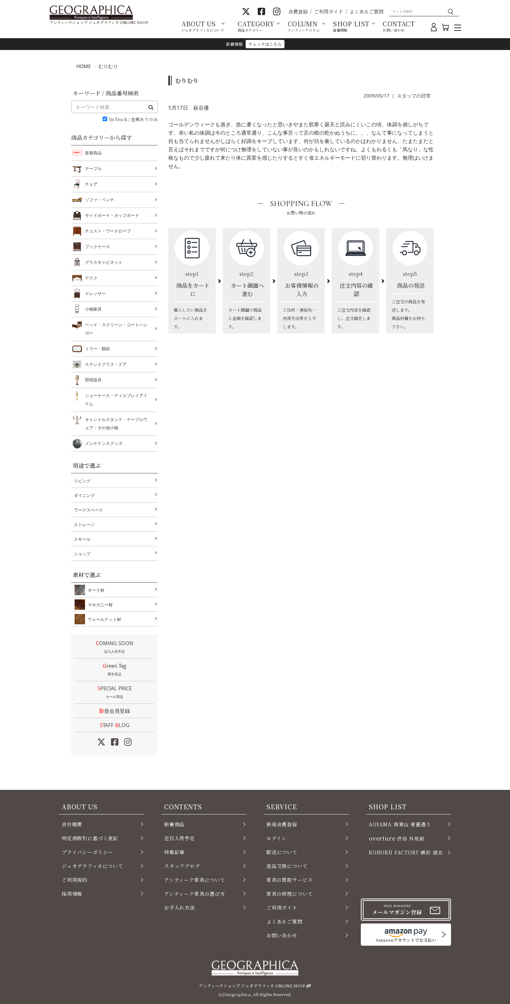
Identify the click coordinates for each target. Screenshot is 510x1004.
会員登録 (298, 11)
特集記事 (174, 852)
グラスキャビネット (103, 262)
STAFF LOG (114, 725)
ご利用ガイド (328, 11)
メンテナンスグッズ (103, 443)
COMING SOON (114, 647)
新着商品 (93, 152)
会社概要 (72, 824)
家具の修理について (289, 893)
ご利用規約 (74, 879)
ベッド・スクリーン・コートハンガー (116, 329)
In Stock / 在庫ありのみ (133, 119)
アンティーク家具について (194, 879)
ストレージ (84, 525)
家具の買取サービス (289, 879)
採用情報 (72, 893)
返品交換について (287, 865)
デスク (91, 277)
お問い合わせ (281, 935)
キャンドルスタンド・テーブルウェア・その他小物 (116, 423)
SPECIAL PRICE (114, 692)
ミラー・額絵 (97, 348)
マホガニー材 (100, 605)
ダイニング (84, 495)
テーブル (93, 168)
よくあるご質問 (366, 11)
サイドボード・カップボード (112, 215)
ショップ (82, 554)
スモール (82, 539)
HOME (83, 66)
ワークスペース (88, 510)
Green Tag (114, 669)
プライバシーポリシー (87, 852)
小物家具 (93, 309)
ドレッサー (95, 293)
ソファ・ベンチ (99, 199)
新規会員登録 (114, 710)
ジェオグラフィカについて (92, 865)
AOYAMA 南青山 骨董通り (400, 824)
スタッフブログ (182, 865)
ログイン (276, 838)
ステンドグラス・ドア (106, 364)
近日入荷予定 (179, 838)
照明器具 (93, 379)
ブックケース (97, 246)
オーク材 (96, 590)
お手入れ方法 (179, 907)
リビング (82, 481)
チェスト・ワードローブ (108, 231)
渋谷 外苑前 (396, 838)
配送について (281, 852)
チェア (91, 184)
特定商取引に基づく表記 (90, 838)
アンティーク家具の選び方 (194, 893)
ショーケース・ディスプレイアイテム (116, 399)
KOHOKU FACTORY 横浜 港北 (406, 852)
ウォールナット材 (104, 619)
